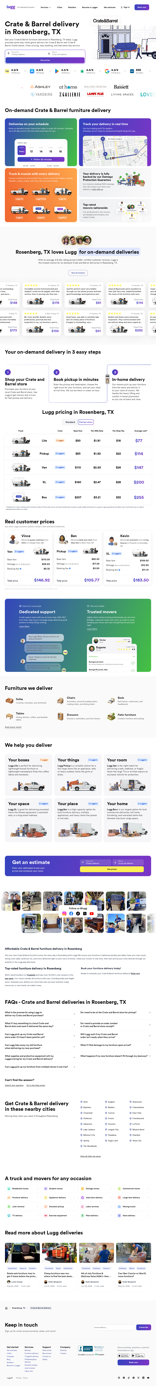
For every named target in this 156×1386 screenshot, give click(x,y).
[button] (30, 295)
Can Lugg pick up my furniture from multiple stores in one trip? (36, 1066)
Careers (63, 1353)
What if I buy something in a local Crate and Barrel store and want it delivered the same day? (29, 1025)
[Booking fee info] (20, 569)
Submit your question (14, 1085)
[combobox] (25, 53)
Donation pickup (31, 1365)
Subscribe (143, 1327)
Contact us (46, 1356)
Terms (25, 1378)
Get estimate (109, 7)
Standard (70, 422)
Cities (59, 7)
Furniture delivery (31, 1353)
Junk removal (30, 1368)
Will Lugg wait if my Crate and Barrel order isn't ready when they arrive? (99, 1036)
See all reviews (78, 273)
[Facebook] (71, 913)
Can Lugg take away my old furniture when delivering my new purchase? (23, 1046)
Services (44, 7)
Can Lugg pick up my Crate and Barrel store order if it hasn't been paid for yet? (25, 1036)
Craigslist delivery (32, 1356)
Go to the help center (35, 1085)
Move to (54, 52)
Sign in (127, 7)
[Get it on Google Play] (137, 1356)
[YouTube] (92, 913)
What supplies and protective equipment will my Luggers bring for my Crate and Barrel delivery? (29, 1057)
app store (9, 978)
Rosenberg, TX (18, 1308)
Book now (141, 7)
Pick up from (15, 52)
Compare (10, 1356)
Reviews (63, 1350)
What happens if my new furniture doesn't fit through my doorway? (113, 1056)
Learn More (24, 626)
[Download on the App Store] (123, 1356)
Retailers (72, 7)
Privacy (19, 1378)
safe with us (97, 189)
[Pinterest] (134, 1378)
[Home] (6, 1308)
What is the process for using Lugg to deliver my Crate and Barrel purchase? (24, 1014)
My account (46, 1353)
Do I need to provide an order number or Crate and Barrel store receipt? (99, 1025)
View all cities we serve (90, 1156)
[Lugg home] (11, 7)
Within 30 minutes (43, 159)
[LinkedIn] (143, 1378)
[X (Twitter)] (85, 913)
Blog (8, 1359)
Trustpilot (31, 975)
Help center (47, 1350)
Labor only (29, 1371)
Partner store (85, 422)
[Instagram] (64, 913)
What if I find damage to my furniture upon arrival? (105, 1045)
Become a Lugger (13, 1365)
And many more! (13, 727)
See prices (45, 60)
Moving (27, 1350)
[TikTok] (78, 913)
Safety (44, 1359)
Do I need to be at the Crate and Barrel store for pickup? (108, 1012)
